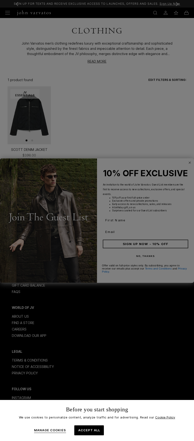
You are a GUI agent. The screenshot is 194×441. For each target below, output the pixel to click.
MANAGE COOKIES (50, 430)
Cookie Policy (165, 417)
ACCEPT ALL (89, 430)
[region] (97, 420)
